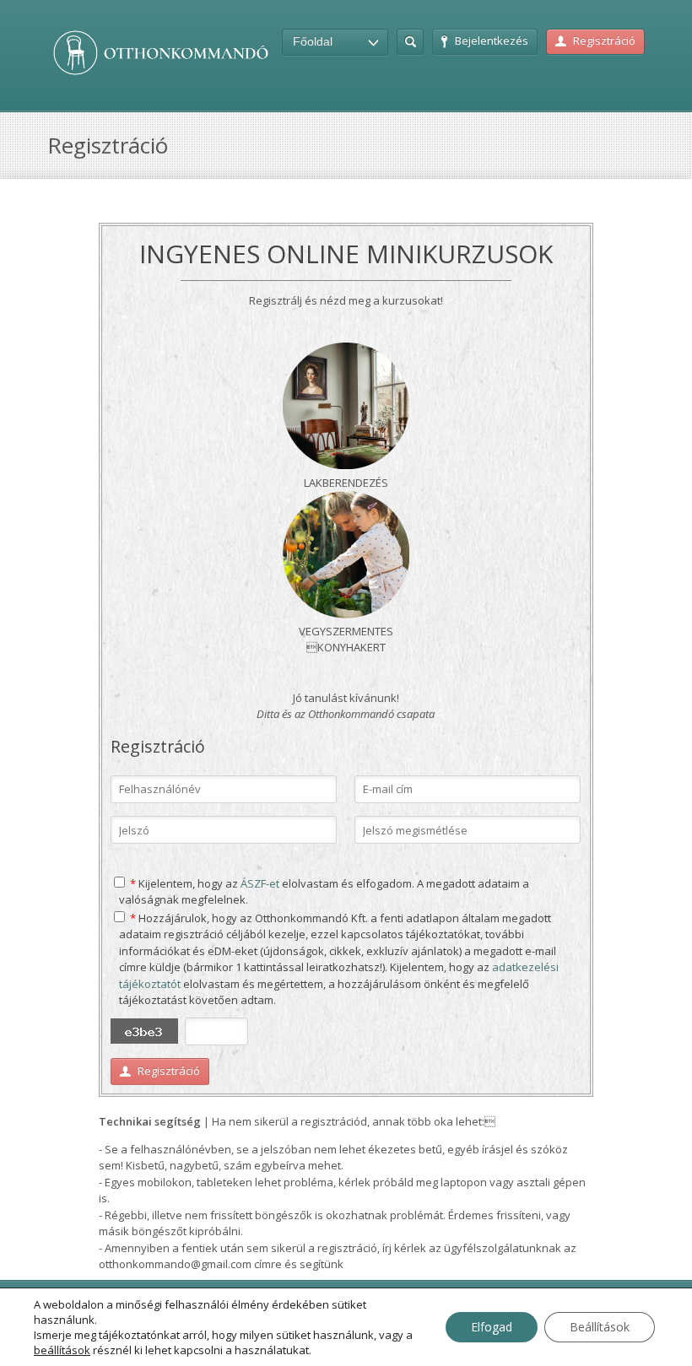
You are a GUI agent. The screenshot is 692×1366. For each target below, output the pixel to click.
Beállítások (600, 1327)
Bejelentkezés (491, 40)
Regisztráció (604, 40)
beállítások (62, 1350)
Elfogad (491, 1327)
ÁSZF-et (260, 883)
